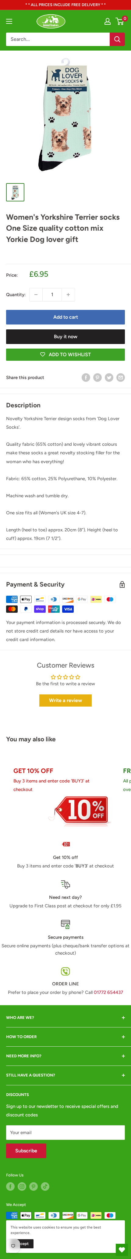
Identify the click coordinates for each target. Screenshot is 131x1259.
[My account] (107, 21)
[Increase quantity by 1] (68, 294)
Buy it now (65, 336)
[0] (120, 21)
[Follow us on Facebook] (10, 1186)
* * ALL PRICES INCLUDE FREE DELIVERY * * (65, 4)
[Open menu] (9, 21)
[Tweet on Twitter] (109, 377)
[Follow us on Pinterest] (33, 1186)
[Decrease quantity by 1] (36, 294)
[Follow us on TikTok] (45, 1186)
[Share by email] (120, 377)
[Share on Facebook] (86, 377)
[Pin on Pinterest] (97, 377)
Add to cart (65, 317)
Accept (22, 1243)
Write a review (65, 700)
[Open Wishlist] (122, 1250)
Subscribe (26, 1151)
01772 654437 (108, 992)
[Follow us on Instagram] (22, 1186)
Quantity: (16, 294)
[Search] (117, 39)
